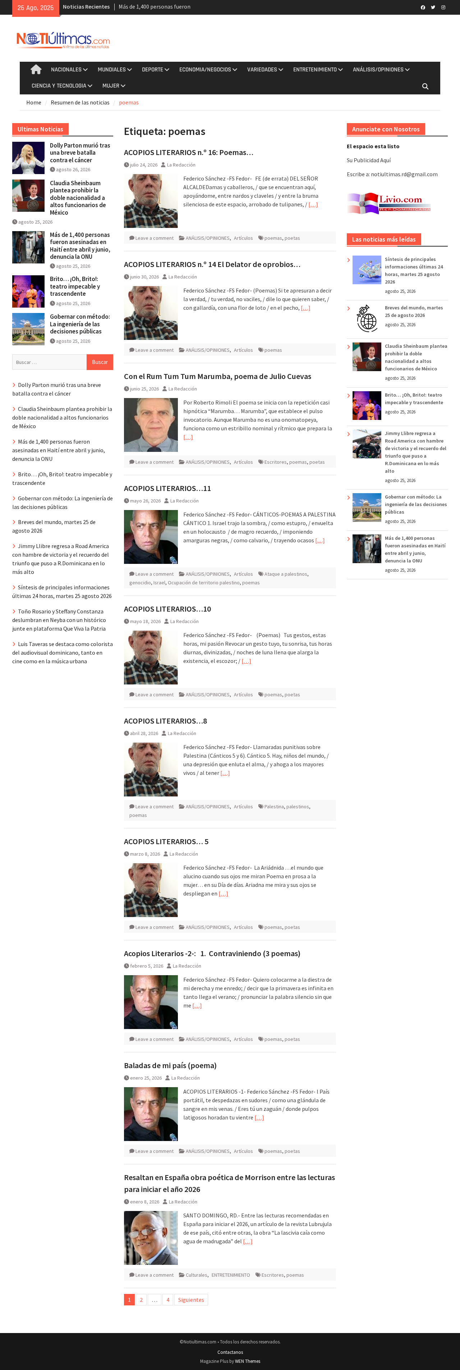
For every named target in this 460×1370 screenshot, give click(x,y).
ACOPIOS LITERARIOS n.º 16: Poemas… (188, 152)
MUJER (110, 86)
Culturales (196, 1275)
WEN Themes (247, 1361)
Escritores (275, 462)
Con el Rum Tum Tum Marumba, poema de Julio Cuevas (217, 376)
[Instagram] (443, 7)
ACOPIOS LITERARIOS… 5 (166, 841)
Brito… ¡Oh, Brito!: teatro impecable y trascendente (75, 286)
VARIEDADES (262, 70)
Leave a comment (154, 238)
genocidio (140, 582)
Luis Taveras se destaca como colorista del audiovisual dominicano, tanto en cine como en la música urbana (62, 652)
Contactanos (230, 1352)
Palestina (274, 806)
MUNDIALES (112, 70)
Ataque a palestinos (285, 574)
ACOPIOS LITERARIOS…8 (165, 721)
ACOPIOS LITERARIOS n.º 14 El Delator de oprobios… (212, 264)
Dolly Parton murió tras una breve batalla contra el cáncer (80, 152)
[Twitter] (433, 7)
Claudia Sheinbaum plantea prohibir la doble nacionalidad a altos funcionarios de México (78, 197)
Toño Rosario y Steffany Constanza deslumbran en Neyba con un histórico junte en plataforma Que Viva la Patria (59, 620)
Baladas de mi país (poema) (170, 1065)
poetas (292, 238)
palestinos (297, 806)
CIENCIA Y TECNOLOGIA (59, 86)
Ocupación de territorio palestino (204, 582)
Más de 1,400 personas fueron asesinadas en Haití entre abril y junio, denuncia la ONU (80, 246)
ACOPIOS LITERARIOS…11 (167, 488)
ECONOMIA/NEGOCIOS (205, 70)
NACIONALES (66, 70)
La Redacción (181, 165)
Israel (159, 582)
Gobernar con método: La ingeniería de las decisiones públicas (416, 504)
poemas (273, 238)
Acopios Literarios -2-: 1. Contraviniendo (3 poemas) (212, 953)
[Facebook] (423, 7)
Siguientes (191, 1299)
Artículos (243, 238)
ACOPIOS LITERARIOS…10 (167, 609)
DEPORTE (152, 70)
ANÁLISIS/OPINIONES (378, 70)
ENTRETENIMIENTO (315, 70)
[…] (313, 204)
